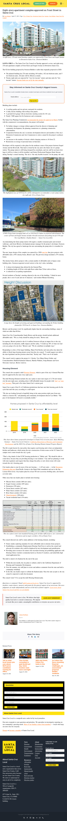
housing (47, 16)
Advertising (38, 751)
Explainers (27, 755)
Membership (39, 744)
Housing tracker (29, 778)
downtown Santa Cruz (38, 16)
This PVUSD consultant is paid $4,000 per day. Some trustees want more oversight (24, 665)
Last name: (7, 700)
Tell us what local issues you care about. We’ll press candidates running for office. (9, 666)
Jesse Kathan (7, 16)
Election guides (29, 780)
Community (38, 746)
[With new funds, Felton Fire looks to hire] (42, 650)
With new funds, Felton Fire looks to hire (42, 662)
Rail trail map (28, 775)
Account (37, 758)
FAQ (36, 755)
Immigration (28, 769)
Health (26, 749)
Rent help (27, 766)
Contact (37, 753)
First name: (7, 695)
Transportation (28, 753)
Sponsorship (39, 749)
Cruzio (14, 799)
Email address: (15, 97)
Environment (28, 751)
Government (28, 746)
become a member (15, 730)
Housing (26, 744)
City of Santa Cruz (27, 16)
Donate (5, 730)
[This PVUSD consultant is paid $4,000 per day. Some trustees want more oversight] (25, 650)
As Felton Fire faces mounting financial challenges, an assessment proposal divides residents (58, 667)
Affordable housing (27, 763)
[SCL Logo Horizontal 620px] (17, 3)
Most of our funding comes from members (37, 724)
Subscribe (11, 707)
